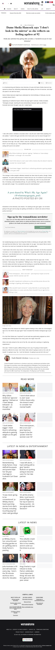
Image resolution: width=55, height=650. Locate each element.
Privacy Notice (45, 231)
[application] (28, 119)
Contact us (32, 629)
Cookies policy (29, 632)
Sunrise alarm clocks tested (15, 603)
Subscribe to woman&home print (39, 600)
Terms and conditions (42, 629)
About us (8, 629)
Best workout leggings (27, 604)
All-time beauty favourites (15, 600)
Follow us (42, 82)
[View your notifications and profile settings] (11, 3)
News (45, 44)
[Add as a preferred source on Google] (27, 639)
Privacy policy (20, 632)
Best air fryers (27, 602)
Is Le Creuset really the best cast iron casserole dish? (15, 608)
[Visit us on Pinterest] (52, 2)
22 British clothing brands (15, 612)
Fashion (9, 8)
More (47, 8)
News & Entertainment (29, 25)
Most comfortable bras (27, 607)
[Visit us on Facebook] (46, 2)
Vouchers (15, 615)
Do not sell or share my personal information (27, 634)
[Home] (4, 9)
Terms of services (21, 231)
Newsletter (49, 82)
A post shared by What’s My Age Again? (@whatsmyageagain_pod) (27, 194)
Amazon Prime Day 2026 (15, 13)
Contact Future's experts (20, 629)
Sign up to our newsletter (39, 603)
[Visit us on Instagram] (50, 2)
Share (6, 82)
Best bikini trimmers (27, 599)
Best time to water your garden (33, 13)
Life (42, 8)
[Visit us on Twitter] (48, 2)
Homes (22, 8)
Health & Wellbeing (32, 8)
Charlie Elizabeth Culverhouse (22, 45)
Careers (37, 632)
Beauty (16, 8)
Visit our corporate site (46, 645)
